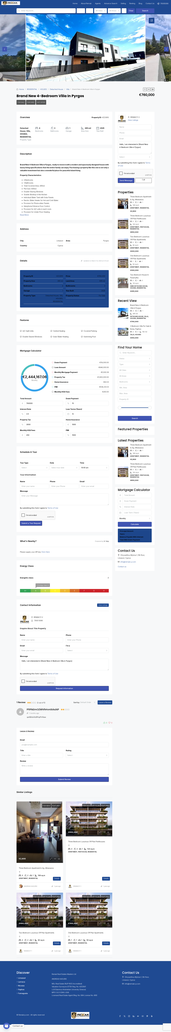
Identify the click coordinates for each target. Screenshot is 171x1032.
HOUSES (43, 89)
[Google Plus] (138, 1016)
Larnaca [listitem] (21, 982)
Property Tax (25, 420)
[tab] (151, 20)
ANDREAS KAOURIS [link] (30, 886)
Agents (98, 3)
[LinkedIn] (134, 1016)
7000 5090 (38, 620)
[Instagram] (129, 1016)
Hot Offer (41, 102)
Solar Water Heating (61, 337)
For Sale (21, 102)
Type (89, 11)
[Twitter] (125, 1016)
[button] (145, 89)
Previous (4, 49)
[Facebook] (120, 1016)
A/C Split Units (28, 331)
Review (23, 761)
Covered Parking (90, 331)
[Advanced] (124, 10)
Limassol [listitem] (22, 978)
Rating (68, 750)
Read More (24, 215)
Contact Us (150, 3)
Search (145, 11)
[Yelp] (152, 1016)
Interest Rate (25, 409)
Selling (123, 3)
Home (75, 3)
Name (22, 481)
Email (82, 481)
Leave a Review (105, 702)
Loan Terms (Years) (74, 409)
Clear (131, 11)
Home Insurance (73, 420)
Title (22, 750)
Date (52, 463)
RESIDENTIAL (32, 89)
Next (166, 49)
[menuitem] (163, 3)
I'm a (68, 646)
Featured (30, 102)
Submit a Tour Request (31, 523)
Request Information (64, 688)
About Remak (86, 3)
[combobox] (100, 10)
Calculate (135, 524)
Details (56, 878)
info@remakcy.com (128, 562)
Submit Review (64, 779)
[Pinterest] (147, 1016)
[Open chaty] (6, 1026)
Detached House (56, 89)
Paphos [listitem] (21, 989)
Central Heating (59, 331)
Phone (52, 481)
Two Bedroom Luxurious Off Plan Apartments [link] (36, 933)
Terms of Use (52, 508)
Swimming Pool (90, 337)
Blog (140, 3)
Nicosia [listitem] (21, 986)
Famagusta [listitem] (23, 993)
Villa (67, 89)
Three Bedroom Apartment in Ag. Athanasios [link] (36, 868)
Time (82, 463)
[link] (40, 832)
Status (81, 11)
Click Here (45, 552)
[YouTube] (143, 1016)
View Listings (102, 605)
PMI (67, 430)
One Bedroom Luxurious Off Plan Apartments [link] (85, 933)
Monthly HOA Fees (27, 430)
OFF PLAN (96, 806)
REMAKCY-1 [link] (77, 886)
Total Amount (25, 399)
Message (24, 491)
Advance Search (110, 3)
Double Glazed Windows (32, 337)
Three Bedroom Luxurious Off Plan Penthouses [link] (86, 841)
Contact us (122, 566)
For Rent (47, 806)
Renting (132, 3)
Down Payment (72, 399)
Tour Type (24, 463)
